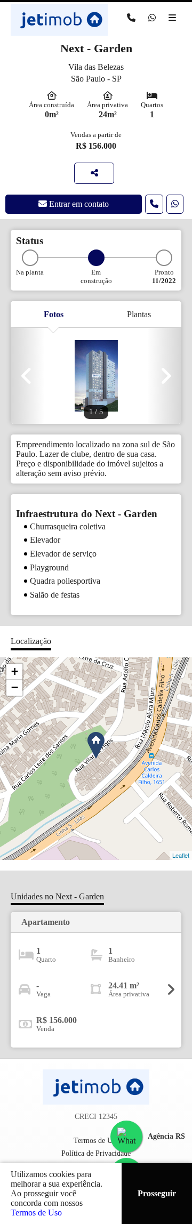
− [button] (14, 687)
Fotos (53, 314)
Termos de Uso (36, 1212)
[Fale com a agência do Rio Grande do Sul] (126, 1137)
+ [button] (14, 671)
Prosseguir (157, 1193)
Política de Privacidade (96, 1153)
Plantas (139, 314)
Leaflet (180, 855)
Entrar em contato (78, 203)
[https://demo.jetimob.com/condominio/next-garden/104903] (94, 173)
